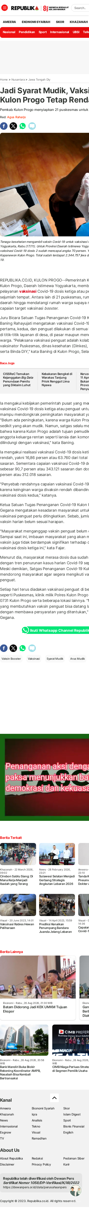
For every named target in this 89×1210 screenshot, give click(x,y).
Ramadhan (39, 1138)
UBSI (76, 32)
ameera (9, 22)
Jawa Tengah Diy (39, 79)
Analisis (37, 1120)
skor (60, 22)
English (68, 1132)
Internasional (59, 32)
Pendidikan (27, 32)
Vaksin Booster (11, 658)
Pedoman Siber (73, 1158)
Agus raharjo (16, 117)
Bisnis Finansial (73, 1126)
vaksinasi (27, 291)
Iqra (34, 1114)
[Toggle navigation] (4, 7)
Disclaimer (7, 1164)
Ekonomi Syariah (36, 22)
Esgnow (5, 1132)
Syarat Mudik (55, 658)
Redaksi (37, 1158)
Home (4, 79)
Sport (43, 32)
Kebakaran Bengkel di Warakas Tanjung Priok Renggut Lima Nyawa (57, 379)
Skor (66, 1108)
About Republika (11, 1158)
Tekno (36, 1126)
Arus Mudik (77, 658)
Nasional (9, 32)
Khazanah (7, 1114)
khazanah (79, 22)
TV (2, 1138)
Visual (36, 1132)
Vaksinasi (34, 658)
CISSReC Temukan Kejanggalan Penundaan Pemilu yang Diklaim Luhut (18, 379)
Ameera (5, 1108)
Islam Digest (71, 1114)
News (4, 1120)
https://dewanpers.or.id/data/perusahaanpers (35, 1187)
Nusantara (18, 79)
